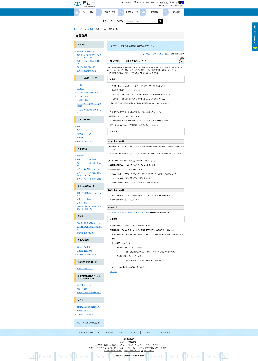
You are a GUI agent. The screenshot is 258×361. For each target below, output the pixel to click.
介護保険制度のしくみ (85, 311)
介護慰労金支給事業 (84, 251)
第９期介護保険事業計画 (86, 51)
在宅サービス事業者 (84, 199)
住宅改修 (80, 138)
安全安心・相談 (132, 12)
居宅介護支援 (82, 289)
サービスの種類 (84, 119)
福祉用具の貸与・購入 (85, 141)
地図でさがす (163, 6)
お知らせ (81, 44)
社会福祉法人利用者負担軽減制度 (89, 179)
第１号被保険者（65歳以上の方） (89, 223)
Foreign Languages (142, 2)
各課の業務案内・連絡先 (113, 351)
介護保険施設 (82, 203)
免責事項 (109, 332)
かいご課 (113, 272)
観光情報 (176, 12)
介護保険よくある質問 (85, 314)
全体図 (79, 85)
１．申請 (80, 89)
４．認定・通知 (82, 100)
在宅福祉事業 (83, 240)
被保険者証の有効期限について (88, 307)
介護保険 (91, 29)
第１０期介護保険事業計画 (86, 71)
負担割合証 (81, 155)
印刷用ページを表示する (154, 54)
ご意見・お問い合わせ (132, 351)
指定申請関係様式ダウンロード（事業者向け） (89, 277)
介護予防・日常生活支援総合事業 (89, 293)
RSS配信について (150, 332)
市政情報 (154, 12)
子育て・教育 (109, 12)
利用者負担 (82, 149)
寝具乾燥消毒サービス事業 (86, 254)
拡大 (165, 2)
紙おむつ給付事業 (83, 247)
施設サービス (82, 130)
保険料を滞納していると (86, 233)
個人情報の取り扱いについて (90, 332)
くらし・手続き (87, 12)
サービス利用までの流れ (88, 78)
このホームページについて (127, 332)
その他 (80, 300)
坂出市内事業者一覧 (86, 186)
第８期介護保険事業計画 (86, 67)
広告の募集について (169, 332)
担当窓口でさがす (177, 6)
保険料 (80, 216)
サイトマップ (149, 351)
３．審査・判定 (82, 96)
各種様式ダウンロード (87, 262)
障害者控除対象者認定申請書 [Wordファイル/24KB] (130, 212)
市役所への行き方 (134, 345)
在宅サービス (82, 126)
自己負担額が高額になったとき (88, 169)
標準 (161, 2)
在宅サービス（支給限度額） (87, 159)
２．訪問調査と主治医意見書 (87, 92)
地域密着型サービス (84, 134)
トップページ (81, 29)
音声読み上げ (128, 2)
